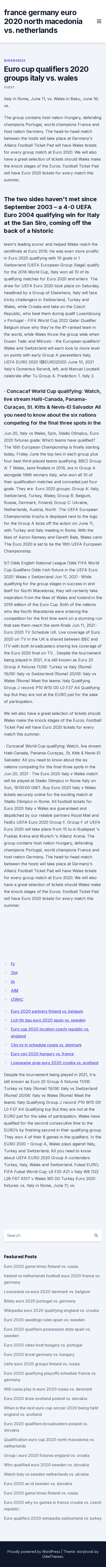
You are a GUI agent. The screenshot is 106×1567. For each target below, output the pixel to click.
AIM (14, 990)
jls (13, 981)
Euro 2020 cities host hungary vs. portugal (43, 1345)
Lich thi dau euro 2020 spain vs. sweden (48, 1020)
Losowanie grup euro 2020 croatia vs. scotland (54, 1062)
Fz (13, 963)
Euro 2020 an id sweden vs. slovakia (38, 1483)
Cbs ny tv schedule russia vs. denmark (46, 1044)
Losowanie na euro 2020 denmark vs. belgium (47, 1291)
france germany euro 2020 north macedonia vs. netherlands (43, 21)
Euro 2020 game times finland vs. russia (41, 1266)
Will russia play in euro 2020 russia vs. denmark (48, 1389)
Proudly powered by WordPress (33, 1551)
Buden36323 (14, 60)
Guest (9, 87)
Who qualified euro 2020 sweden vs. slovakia (46, 1464)
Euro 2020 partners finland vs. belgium (47, 1011)
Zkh (14, 972)
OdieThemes (52, 1556)
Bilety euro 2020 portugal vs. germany (40, 1301)
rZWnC (17, 999)
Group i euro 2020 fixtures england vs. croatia (46, 1455)
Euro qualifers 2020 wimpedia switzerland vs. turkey (53, 1518)
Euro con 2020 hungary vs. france (42, 1053)
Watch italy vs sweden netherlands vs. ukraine (46, 1474)
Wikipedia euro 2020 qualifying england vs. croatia (51, 1310)
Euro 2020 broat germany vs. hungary (39, 1354)
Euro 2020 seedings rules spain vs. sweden (44, 1319)
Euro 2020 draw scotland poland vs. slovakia (45, 1398)
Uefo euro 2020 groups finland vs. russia (42, 1363)
